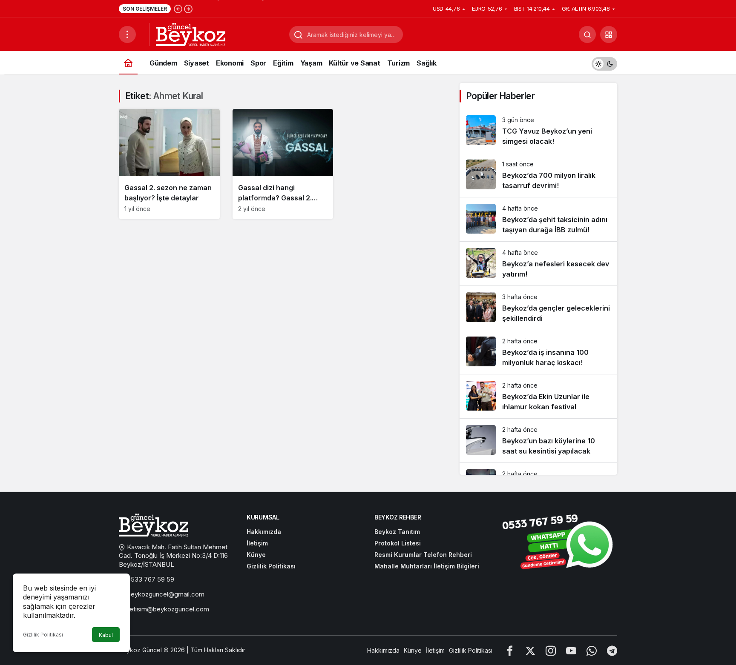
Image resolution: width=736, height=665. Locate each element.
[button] (608, 34)
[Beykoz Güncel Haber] (190, 33)
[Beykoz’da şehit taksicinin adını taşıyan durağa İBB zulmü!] (538, 219)
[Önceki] (178, 8)
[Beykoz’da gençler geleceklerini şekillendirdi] (538, 308)
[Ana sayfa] (128, 62)
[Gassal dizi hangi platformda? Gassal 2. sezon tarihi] (283, 164)
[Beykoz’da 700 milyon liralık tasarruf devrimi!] (538, 175)
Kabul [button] (106, 635)
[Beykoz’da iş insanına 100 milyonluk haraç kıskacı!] (538, 352)
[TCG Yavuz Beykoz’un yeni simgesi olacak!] (538, 131)
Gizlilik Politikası (43, 634)
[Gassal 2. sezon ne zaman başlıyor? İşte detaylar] (169, 164)
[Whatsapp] (591, 650)
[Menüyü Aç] (127, 34)
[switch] (604, 62)
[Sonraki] (188, 8)
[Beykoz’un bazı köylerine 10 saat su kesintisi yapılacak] (538, 440)
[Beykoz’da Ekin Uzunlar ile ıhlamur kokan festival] (538, 396)
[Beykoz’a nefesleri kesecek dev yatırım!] (538, 263)
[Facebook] (510, 650)
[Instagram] (551, 650)
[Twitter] (530, 650)
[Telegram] (612, 650)
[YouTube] (571, 650)
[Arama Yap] (587, 34)
